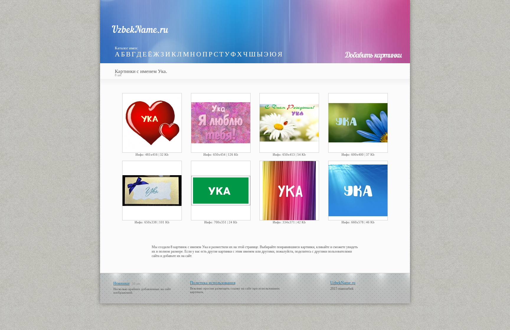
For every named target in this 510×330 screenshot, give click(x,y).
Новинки (121, 283)
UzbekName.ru (342, 283)
